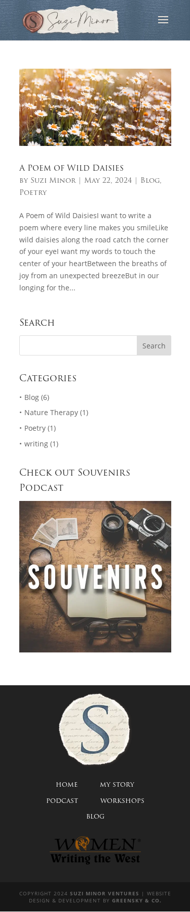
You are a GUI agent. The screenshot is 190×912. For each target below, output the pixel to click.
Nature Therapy (51, 412)
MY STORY (117, 784)
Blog (150, 180)
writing (36, 443)
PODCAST (62, 800)
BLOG (95, 816)
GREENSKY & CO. (137, 900)
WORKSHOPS (122, 800)
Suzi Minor (52, 180)
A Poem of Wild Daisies (71, 168)
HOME (67, 784)
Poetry (33, 192)
